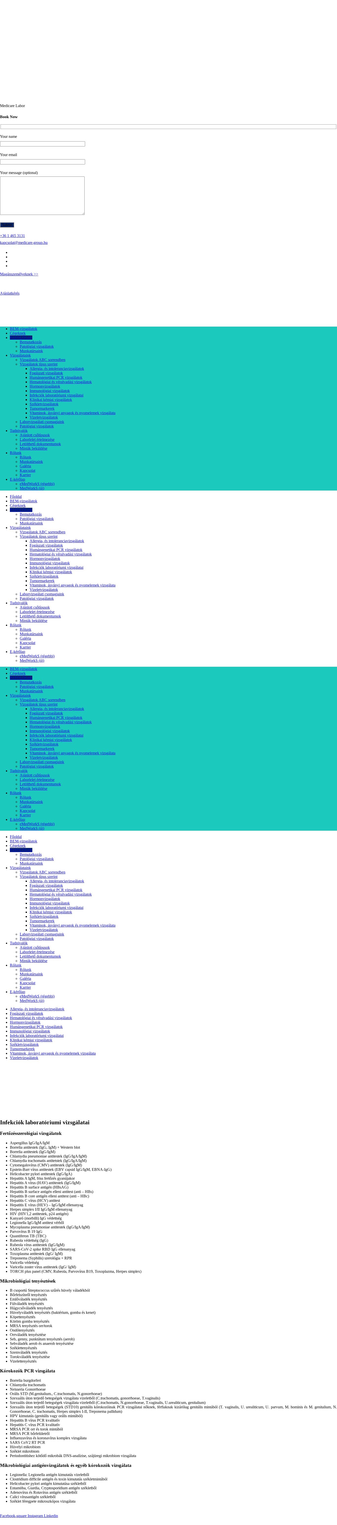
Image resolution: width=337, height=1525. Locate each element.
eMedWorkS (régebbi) (37, 484)
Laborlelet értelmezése (37, 439)
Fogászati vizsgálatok (46, 373)
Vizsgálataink (20, 355)
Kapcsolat (27, 470)
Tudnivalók (19, 431)
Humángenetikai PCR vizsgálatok (56, 377)
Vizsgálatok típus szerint (38, 364)
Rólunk (15, 453)
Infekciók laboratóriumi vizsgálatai (56, 395)
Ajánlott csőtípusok (35, 435)
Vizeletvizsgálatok (44, 417)
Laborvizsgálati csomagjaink (42, 422)
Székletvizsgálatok (44, 404)
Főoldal (16, 496)
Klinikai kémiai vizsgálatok (51, 399)
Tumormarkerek (42, 408)
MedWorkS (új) (32, 488)
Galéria (25, 466)
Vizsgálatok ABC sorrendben (42, 360)
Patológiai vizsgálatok (37, 346)
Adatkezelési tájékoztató (118, 1510)
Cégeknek (18, 333)
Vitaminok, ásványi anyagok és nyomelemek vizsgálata (72, 413)
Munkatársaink (31, 351)
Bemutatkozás (31, 342)
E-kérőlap (17, 479)
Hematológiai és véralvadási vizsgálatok (61, 382)
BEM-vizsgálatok (23, 329)
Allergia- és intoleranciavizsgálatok (57, 368)
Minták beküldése (33, 448)
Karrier (25, 475)
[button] (168, 1521)
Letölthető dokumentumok (40, 444)
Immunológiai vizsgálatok (50, 391)
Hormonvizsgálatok (45, 386)
